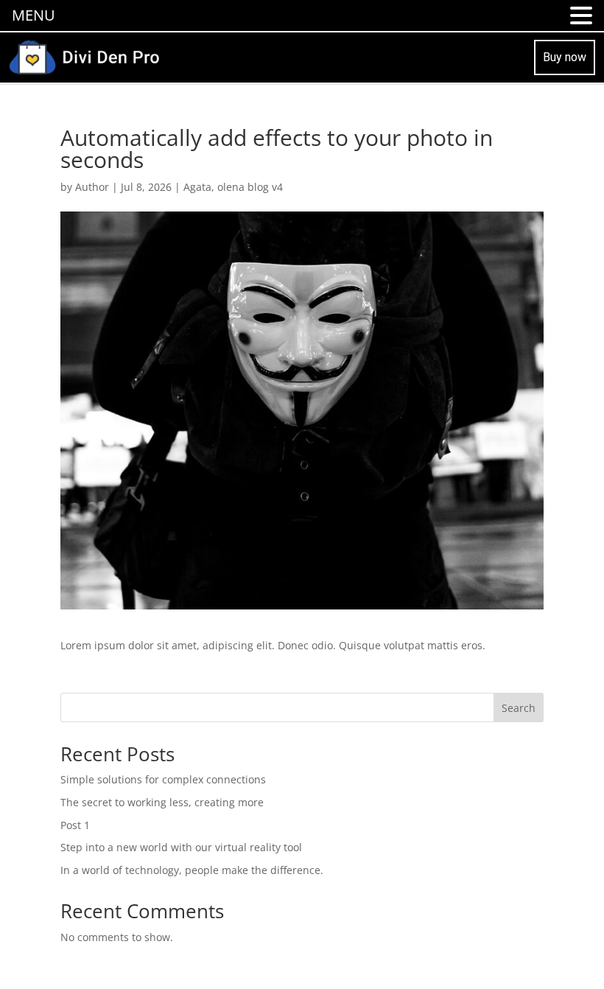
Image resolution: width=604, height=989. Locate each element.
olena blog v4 (250, 187)
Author (92, 187)
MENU (33, 15)
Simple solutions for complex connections (163, 779)
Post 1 (75, 825)
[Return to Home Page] (84, 56)
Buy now (564, 57)
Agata (197, 187)
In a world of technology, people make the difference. (191, 870)
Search (518, 708)
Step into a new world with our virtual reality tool (181, 847)
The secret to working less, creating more (162, 802)
